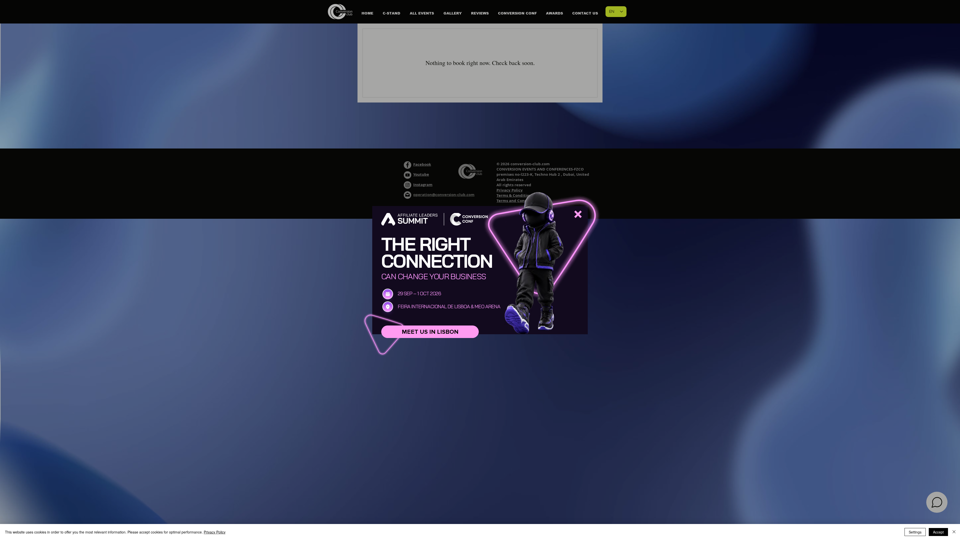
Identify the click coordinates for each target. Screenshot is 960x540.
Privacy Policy (215, 532)
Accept (938, 532)
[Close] (954, 532)
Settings (915, 532)
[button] (578, 214)
